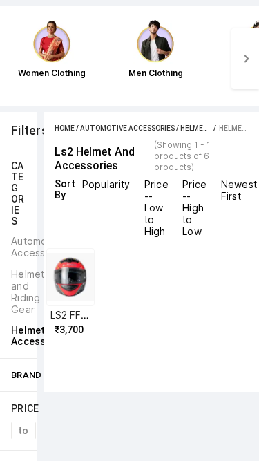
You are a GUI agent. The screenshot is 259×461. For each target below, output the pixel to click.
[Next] (245, 58)
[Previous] (14, 58)
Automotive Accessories (127, 128)
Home (65, 128)
